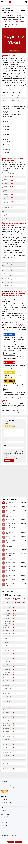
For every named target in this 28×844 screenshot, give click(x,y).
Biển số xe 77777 (10, 532)
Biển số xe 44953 (10, 571)
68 (13, 642)
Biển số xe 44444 (10, 528)
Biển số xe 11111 (10, 523)
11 (13, 768)
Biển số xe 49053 (10, 566)
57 (17, 599)
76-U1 (11, 201)
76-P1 (11, 215)
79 (13, 613)
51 (17, 598)
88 (13, 683)
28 (13, 677)
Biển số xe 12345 (10, 515)
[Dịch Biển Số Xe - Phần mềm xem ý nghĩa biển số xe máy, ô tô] (7, 2)
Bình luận (6, 428)
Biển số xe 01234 (10, 545)
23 (13, 763)
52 (19, 598)
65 (13, 630)
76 (13, 696)
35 (13, 709)
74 (13, 736)
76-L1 (11, 191)
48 (13, 701)
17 (13, 672)
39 (13, 610)
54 (24, 598)
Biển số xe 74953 (10, 575)
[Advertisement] (14, 481)
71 (13, 699)
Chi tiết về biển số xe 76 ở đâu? (18, 291)
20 (13, 688)
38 (13, 723)
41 (13, 598)
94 (13, 747)
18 (13, 693)
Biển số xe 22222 (10, 553)
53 (21, 598)
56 (15, 599)
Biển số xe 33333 (10, 549)
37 (13, 653)
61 (13, 607)
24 (13, 691)
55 (13, 599)
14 (13, 648)
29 (13, 602)
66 (13, 725)
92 (13, 621)
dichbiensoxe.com (21, 21)
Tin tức (4, 808)
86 (13, 633)
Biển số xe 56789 (10, 540)
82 (13, 731)
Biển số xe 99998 (10, 579)
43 (13, 605)
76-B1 (15, 201)
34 (13, 656)
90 (13, 720)
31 (17, 602)
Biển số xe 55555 (10, 536)
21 (13, 750)
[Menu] (26, 2)
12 (13, 760)
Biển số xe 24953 (10, 562)
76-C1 (11, 180)
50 (15, 598)
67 (13, 680)
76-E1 (11, 219)
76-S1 (15, 215)
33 (21, 602)
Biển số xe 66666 (10, 519)
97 (13, 766)
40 (24, 602)
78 (13, 717)
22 (13, 752)
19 (13, 712)
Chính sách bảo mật (7, 802)
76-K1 (11, 176)
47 (13, 627)
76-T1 (11, 186)
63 (13, 669)
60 (15, 610)
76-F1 (11, 197)
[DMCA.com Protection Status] (4, 791)
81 (13, 658)
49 (13, 636)
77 (13, 666)
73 (13, 734)
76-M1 (11, 205)
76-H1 (11, 183)
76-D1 (11, 211)
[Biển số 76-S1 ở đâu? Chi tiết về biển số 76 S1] (14, 40)
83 (13, 728)
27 (13, 755)
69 (13, 704)
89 (13, 664)
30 (15, 602)
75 (13, 639)
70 (13, 685)
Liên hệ (4, 810)
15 (13, 615)
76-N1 (11, 207)
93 (13, 661)
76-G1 (11, 194)
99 (13, 645)
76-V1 (19, 201)
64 (13, 707)
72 (13, 624)
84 (13, 739)
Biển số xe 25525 (10, 583)
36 (13, 650)
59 (21, 599)
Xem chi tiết (23, 502)
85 (13, 715)
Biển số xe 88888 (10, 510)
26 (13, 744)
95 (13, 742)
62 (13, 618)
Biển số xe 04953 (10, 506)
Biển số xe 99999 (10, 502)
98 (13, 674)
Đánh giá (6, 423)
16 (15, 615)
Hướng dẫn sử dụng (6, 805)
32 (19, 602)
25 (13, 758)
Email (5, 445)
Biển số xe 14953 (10, 558)
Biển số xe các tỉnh (6, 8)
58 (19, 599)
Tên (5, 439)
